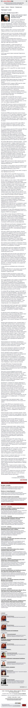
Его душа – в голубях (5, 485)
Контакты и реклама (15, 691)
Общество (12, 7)
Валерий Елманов (10, 616)
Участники (7, 690)
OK (24, 705)
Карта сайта (14, 697)
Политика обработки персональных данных (13, 698)
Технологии (10, 516)
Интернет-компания (20, 693)
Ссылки (19, 697)
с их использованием (16, 705)
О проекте (10, 697)
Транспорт (10, 547)
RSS (10, 691)
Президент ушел (18, 7)
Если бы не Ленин (5, 621)
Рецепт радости (4, 685)
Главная (2, 7)
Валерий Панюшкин (11, 679)
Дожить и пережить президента (8, 667)
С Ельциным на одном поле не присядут (10, 496)
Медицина (9, 526)
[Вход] (26, 1)
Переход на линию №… (6, 649)
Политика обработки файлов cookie (14, 699)
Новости (7, 7)
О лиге (3, 690)
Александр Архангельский (12, 652)
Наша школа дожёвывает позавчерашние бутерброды (13, 658)
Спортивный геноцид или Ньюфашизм (9, 630)
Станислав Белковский (11, 634)
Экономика (10, 506)
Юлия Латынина (10, 670)
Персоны (19, 690)
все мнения (22, 686)
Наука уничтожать (5, 676)
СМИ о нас (24, 690)
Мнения (3, 613)
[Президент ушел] (5, 17)
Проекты (11, 690)
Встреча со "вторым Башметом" (8, 491)
